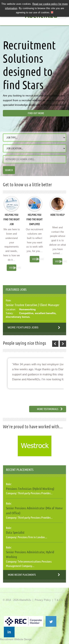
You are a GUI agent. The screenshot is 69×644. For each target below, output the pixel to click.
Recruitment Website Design (16, 639)
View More (12, 267)
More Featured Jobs (23, 327)
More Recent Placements (22, 574)
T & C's (58, 600)
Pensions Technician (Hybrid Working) (30, 488)
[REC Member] (23, 617)
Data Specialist (15, 532)
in (9, 632)
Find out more (36, 113)
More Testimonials (47, 409)
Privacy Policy (43, 600)
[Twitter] (51, 621)
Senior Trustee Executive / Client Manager (32, 305)
